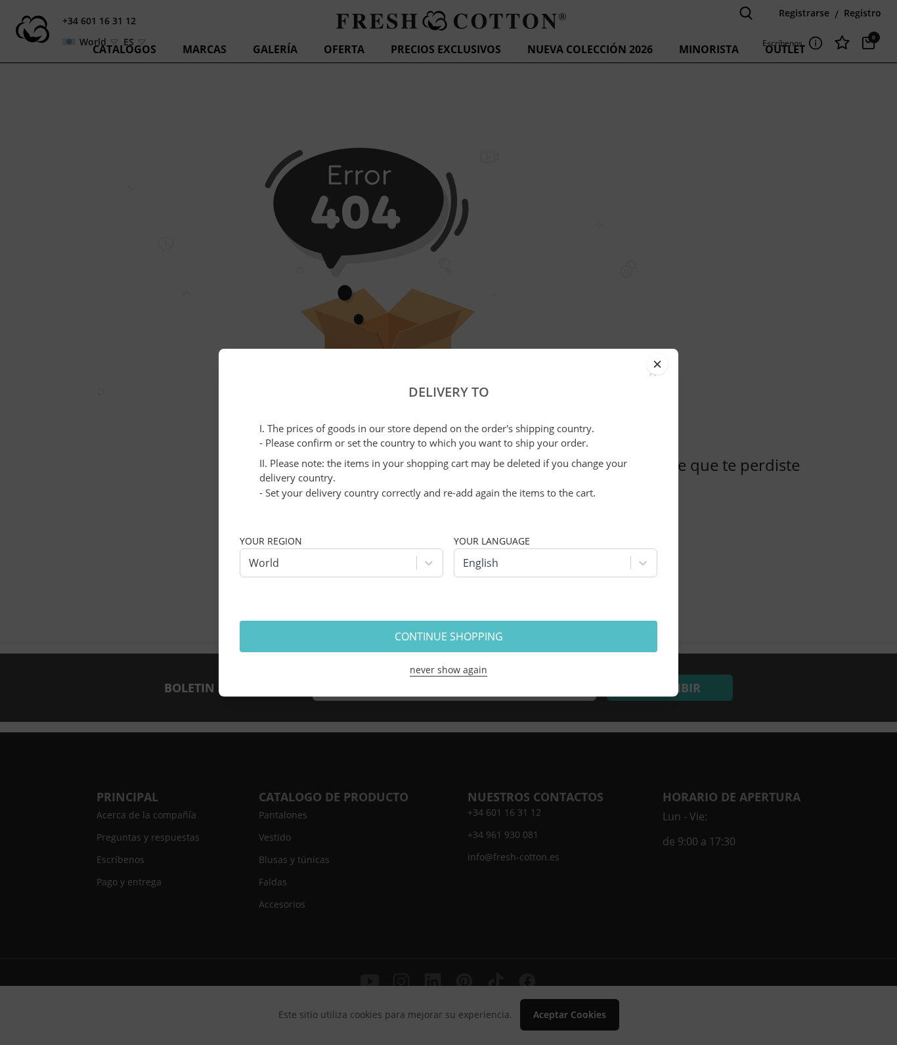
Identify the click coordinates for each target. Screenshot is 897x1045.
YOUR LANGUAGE (492, 541)
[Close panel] (657, 363)
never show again (448, 669)
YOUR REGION (271, 541)
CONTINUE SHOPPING (449, 636)
